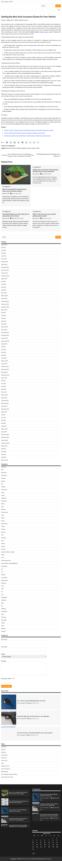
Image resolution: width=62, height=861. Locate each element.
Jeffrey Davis (23, 20)
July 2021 (3, 414)
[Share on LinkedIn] (14, 142)
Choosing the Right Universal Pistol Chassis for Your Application (33, 700)
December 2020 (5, 434)
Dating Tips (4, 498)
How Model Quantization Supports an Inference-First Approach (18, 801)
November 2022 (5, 369)
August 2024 (4, 309)
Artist (2, 469)
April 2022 (3, 389)
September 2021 (5, 409)
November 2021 (4, 403)
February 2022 (4, 394)
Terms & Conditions (5, 768)
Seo (2, 605)
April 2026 (3, 256)
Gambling (3, 537)
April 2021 (3, 423)
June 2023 (3, 349)
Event (2, 515)
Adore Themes (47, 859)
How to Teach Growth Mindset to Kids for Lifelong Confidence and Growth (24, 133)
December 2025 (5, 267)
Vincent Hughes (21, 703)
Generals (3, 549)
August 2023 (4, 343)
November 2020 (5, 437)
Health (2, 554)
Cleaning (3, 486)
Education (3, 509)
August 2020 (4, 446)
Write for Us (4, 757)
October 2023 (4, 338)
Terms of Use (4, 760)
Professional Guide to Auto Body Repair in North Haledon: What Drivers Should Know (27, 135)
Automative (4, 472)
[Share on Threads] (34, 142)
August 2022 (4, 377)
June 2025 (3, 284)
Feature (3, 520)
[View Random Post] (59, 10)
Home (2, 557)
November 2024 (5, 304)
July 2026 (3, 247)
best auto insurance (10, 148)
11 (36, 842)
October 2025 (4, 273)
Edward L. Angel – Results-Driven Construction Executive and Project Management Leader (28, 130)
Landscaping (4, 566)
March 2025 (4, 292)
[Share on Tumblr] (30, 142)
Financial (3, 529)
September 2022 (5, 375)
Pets (2, 594)
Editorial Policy (4, 771)
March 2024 (4, 324)
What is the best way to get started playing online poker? (44, 215)
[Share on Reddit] (26, 142)
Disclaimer (3, 752)
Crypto (2, 492)
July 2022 (3, 380)
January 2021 (4, 431)
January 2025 (4, 298)
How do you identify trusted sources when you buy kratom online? (14, 190)
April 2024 (3, 321)
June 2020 (3, 451)
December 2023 (5, 332)
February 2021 (4, 429)
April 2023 (3, 355)
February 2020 (4, 460)
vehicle (38, 148)
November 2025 (5, 270)
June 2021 (3, 417)
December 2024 (5, 301)
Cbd (2, 484)
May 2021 (3, 420)
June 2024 (3, 315)
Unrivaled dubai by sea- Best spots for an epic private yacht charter (15, 215)
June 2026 (3, 250)
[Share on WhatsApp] (18, 142)
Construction (4, 489)
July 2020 (3, 448)
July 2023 (3, 346)
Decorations (4, 501)
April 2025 (3, 290)
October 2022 (4, 372)
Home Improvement (6, 560)
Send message (6, 686)
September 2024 (5, 307)
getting (24, 148)
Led (2, 571)
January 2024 (4, 329)
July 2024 (3, 312)
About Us (3, 749)
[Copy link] (37, 142)
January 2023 (4, 363)
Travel (2, 625)
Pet (2, 591)
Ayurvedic (3, 478)
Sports (2, 614)
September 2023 (5, 341)
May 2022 (3, 386)
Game (2, 540)
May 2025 (3, 287)
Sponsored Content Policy (7, 777)
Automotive (4, 475)
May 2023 (3, 352)
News (2, 588)
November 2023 (5, 335)
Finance (3, 526)
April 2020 (3, 457)
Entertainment (4, 512)
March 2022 (4, 392)
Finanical (3, 532)
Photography (4, 597)
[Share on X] (10, 142)
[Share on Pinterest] (22, 142)
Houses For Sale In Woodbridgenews (9, 563)
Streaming (3, 617)
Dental (2, 503)
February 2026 (4, 261)
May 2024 (3, 318)
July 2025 (3, 281)
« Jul (33, 853)
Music (2, 586)
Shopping (3, 608)
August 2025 (4, 278)
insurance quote (30, 148)
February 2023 (4, 360)
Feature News (4, 523)
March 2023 (4, 358)
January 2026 (4, 264)
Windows (3, 631)
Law (2, 569)
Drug (2, 506)
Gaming (3, 543)
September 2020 (5, 443)
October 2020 (4, 440)
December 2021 (4, 400)
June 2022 (3, 383)
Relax (2, 603)
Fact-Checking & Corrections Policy (9, 774)
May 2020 (3, 454)
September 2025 (5, 275)
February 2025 (4, 295)
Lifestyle (3, 574)
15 (53, 842)
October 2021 (4, 406)
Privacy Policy (4, 755)
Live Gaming (4, 577)
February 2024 (4, 326)
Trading (3, 622)
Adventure (3, 467)
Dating (2, 495)
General (3, 546)
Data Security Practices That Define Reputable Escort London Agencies (34, 717)
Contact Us (3, 746)
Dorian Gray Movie (26, 859)
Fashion (3, 518)
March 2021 (3, 426)
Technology (3, 620)
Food (2, 535)
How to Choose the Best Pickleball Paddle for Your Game (17, 810)
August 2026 (4, 244)
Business (19, 148)
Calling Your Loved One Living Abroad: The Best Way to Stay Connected (45, 170)
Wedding (3, 628)
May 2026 (3, 253)
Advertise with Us (5, 766)
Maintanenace (4, 580)
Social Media (4, 611)
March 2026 (4, 258)
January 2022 (4, 397)
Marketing (3, 583)
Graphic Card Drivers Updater (8, 552)
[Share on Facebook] (6, 142)
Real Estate (3, 600)
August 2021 (4, 412)
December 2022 (5, 366)
